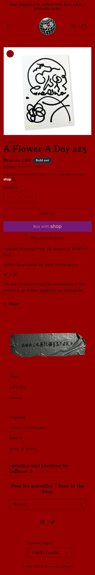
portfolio (17, 387)
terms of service (23, 448)
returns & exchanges (27, 427)
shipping (17, 417)
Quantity (10, 188)
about (14, 376)
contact (15, 397)
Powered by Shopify (59, 566)
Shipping (9, 166)
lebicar (38, 566)
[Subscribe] (80, 504)
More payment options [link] (47, 238)
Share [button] (14, 304)
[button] (9, 26)
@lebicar (47, 290)
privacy (15, 438)
